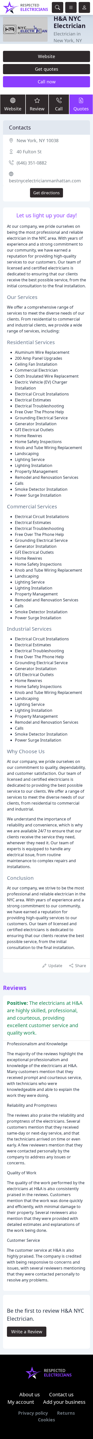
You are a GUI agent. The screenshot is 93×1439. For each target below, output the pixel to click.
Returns (66, 1413)
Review (37, 109)
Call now (47, 82)
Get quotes (46, 69)
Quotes (81, 109)
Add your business (64, 1402)
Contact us (61, 1394)
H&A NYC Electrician (70, 22)
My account (20, 1402)
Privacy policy (33, 1413)
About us (29, 1394)
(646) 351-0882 (32, 163)
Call (59, 109)
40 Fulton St (29, 152)
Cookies (46, 1420)
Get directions (46, 193)
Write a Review (26, 1332)
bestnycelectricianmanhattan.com (45, 181)
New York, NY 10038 (38, 140)
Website (46, 56)
